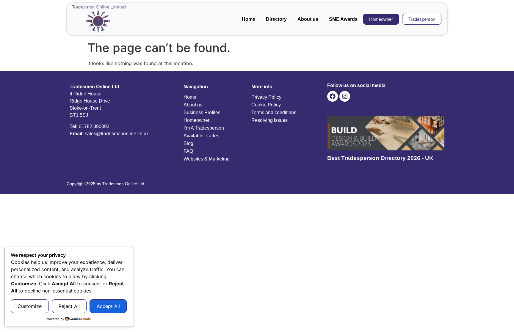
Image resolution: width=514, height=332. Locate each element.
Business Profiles (202, 112)
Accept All (108, 306)
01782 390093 (94, 126)
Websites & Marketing (207, 158)
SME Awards (343, 19)
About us (307, 19)
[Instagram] (344, 96)
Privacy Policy (266, 97)
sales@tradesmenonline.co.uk (117, 133)
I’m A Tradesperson (204, 127)
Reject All (69, 306)
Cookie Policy (266, 104)
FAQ (188, 151)
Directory (276, 19)
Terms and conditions (273, 112)
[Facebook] (332, 96)
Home (248, 19)
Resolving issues (269, 120)
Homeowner (196, 120)
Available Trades (201, 135)
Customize (30, 306)
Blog (188, 143)
